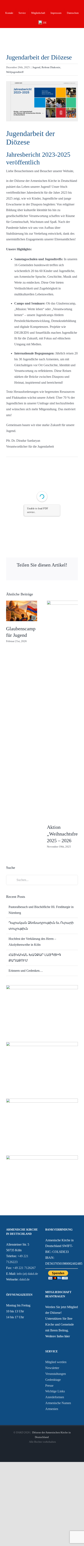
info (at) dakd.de (27, 1273)
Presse (49, 1385)
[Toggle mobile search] (69, 34)
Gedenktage (53, 1379)
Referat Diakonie (51, 67)
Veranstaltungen (55, 1373)
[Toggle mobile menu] (76, 34)
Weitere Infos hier (57, 1336)
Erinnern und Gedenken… (26, 970)
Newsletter (52, 1368)
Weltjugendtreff (14, 71)
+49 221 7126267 (24, 1268)
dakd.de (24, 1279)
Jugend (36, 67)
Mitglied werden (55, 1362)
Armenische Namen (58, 1403)
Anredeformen (54, 1397)
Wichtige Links (55, 1391)
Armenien (51, 1409)
